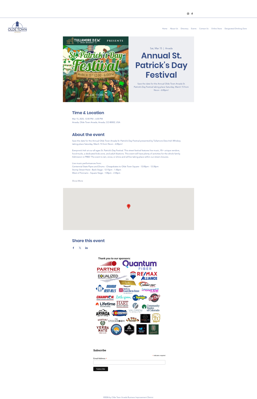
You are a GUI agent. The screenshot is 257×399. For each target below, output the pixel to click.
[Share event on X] (80, 248)
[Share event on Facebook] (73, 248)
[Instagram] (188, 13)
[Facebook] (192, 13)
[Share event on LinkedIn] (86, 248)
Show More (77, 181)
